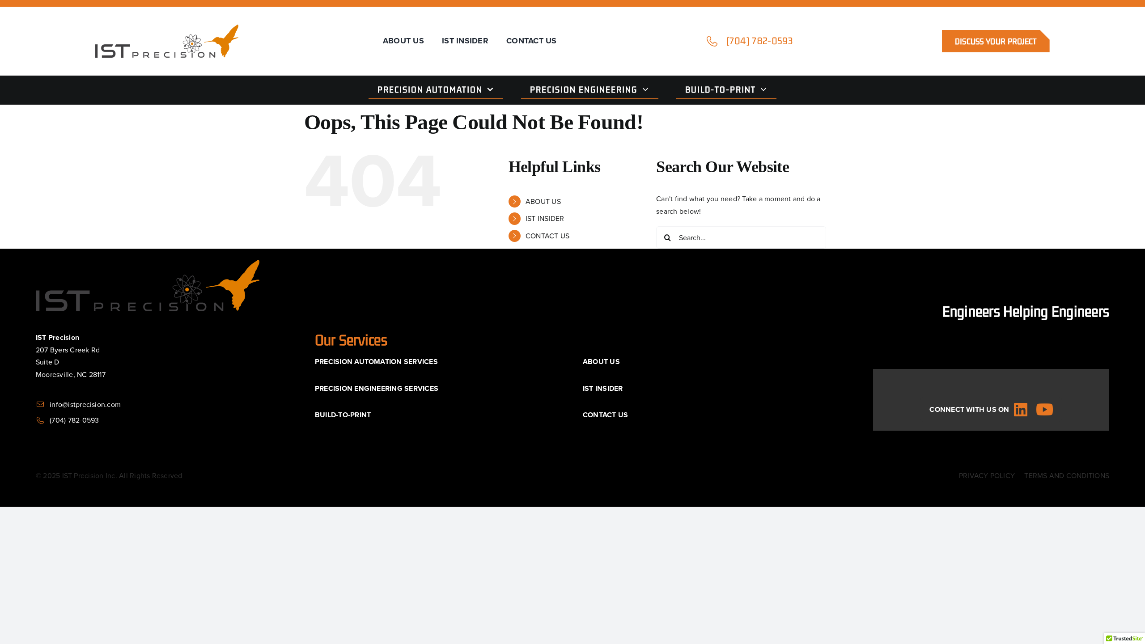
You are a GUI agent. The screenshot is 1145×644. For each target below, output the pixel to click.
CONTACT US (547, 236)
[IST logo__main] (166, 28)
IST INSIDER (545, 218)
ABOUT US (543, 201)
